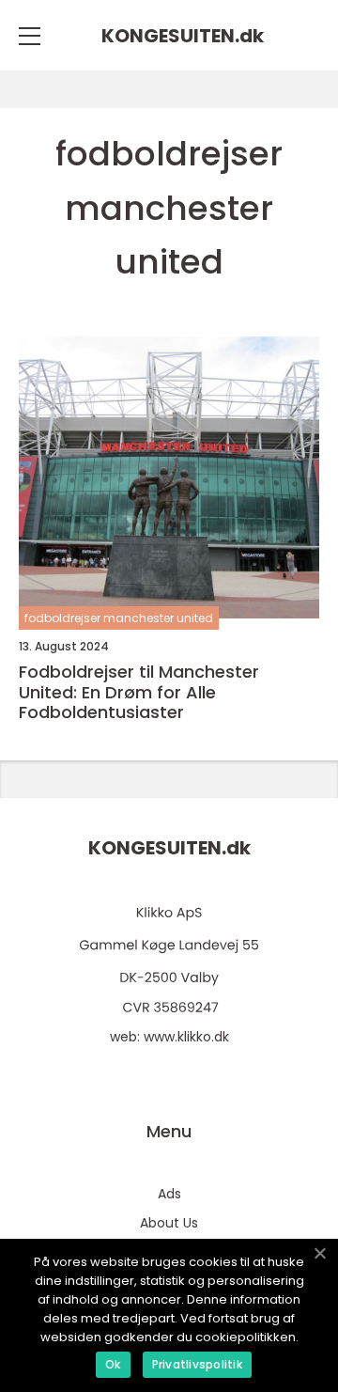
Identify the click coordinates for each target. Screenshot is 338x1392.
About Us (169, 1222)
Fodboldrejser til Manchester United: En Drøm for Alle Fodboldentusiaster (139, 692)
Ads (169, 1193)
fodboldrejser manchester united (118, 618)
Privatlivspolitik (197, 1364)
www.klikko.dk (186, 1036)
